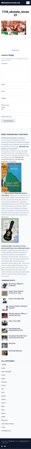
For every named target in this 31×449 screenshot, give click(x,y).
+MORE (3, 364)
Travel (3, 427)
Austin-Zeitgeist (6, 371)
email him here (19, 157)
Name (3, 84)
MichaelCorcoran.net (10, 3)
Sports (3, 413)
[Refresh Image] (15, 109)
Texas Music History (7, 424)
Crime (3, 375)
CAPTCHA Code (6, 117)
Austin (3, 368)
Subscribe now (23, 146)
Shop (3, 410)
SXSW (3, 417)
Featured (4, 382)
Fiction (3, 385)
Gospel (3, 396)
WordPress (11, 441)
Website (3, 98)
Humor (3, 403)
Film (2, 389)
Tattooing (4, 420)
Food (2, 392)
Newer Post (15, 50)
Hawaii (3, 399)
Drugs (3, 378)
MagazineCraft (24, 441)
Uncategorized (6, 430)
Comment (4, 63)
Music (3, 406)
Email (3, 91)
